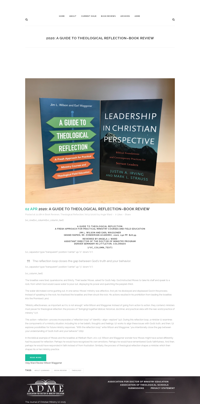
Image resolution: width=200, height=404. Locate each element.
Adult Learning (42, 370)
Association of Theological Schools (144, 385)
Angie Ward (106, 214)
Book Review (60, 370)
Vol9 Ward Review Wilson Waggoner (43, 363)
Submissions (136, 388)
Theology (76, 370)
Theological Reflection (72, 214)
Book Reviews (52, 214)
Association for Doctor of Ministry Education (138, 381)
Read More (35, 357)
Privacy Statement (163, 388)
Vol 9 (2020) (90, 214)
